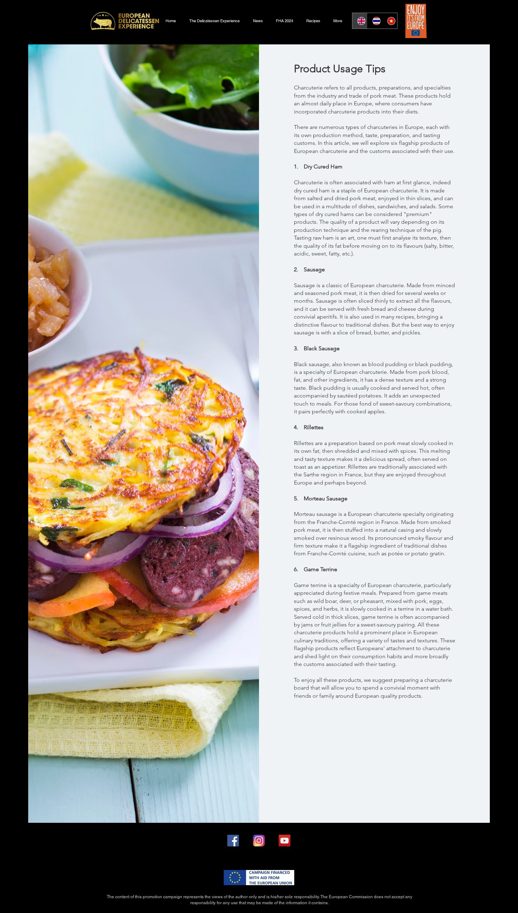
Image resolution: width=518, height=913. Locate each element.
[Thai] (374, 21)
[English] (359, 21)
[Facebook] (233, 840)
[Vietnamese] (389, 21)
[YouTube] (284, 840)
